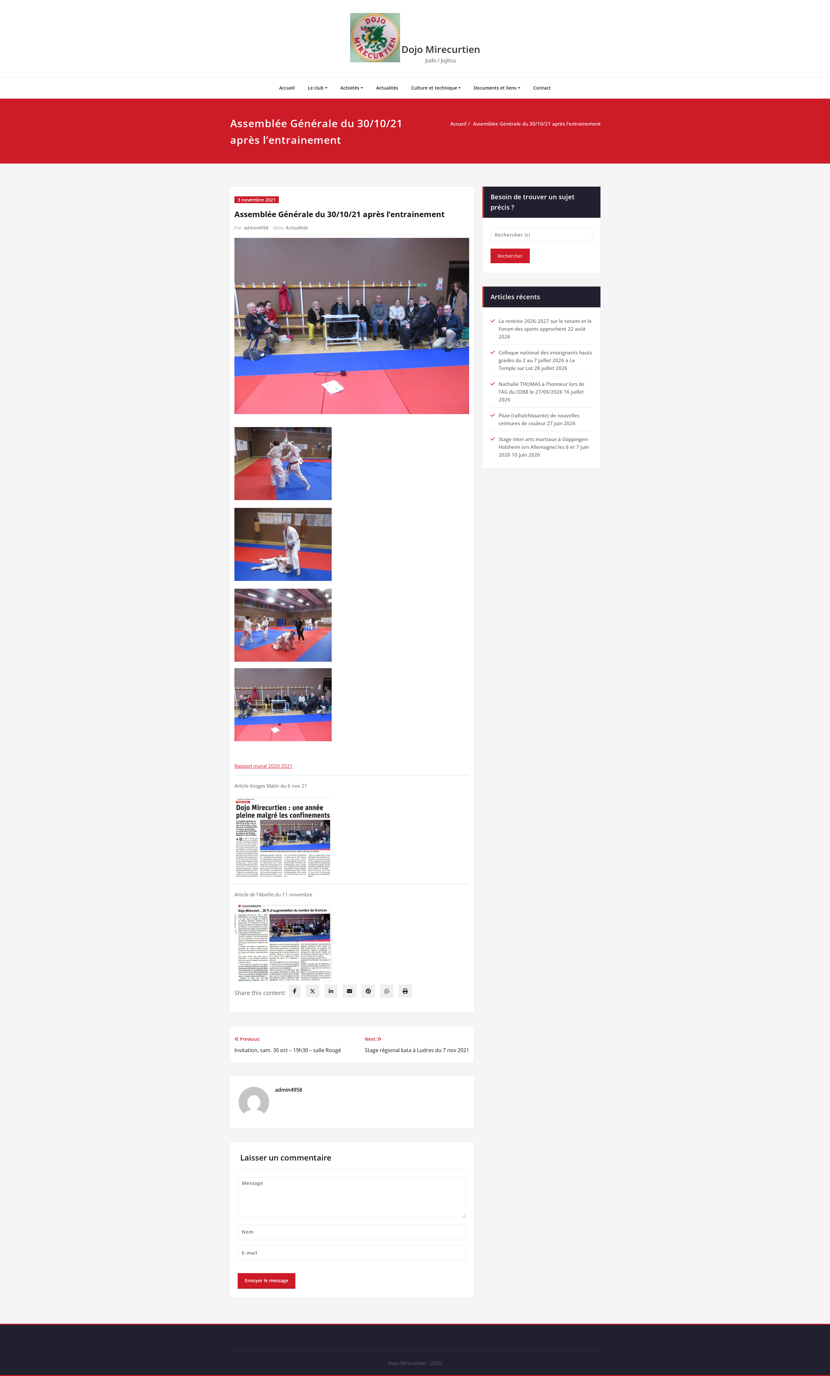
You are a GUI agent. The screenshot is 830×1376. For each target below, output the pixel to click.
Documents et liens (495, 88)
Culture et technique (434, 88)
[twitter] (312, 991)
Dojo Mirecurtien (440, 49)
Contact (542, 88)
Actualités (387, 88)
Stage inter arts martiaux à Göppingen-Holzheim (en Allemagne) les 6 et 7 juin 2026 (544, 447)
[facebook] (295, 991)
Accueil (287, 88)
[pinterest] (368, 991)
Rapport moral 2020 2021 (263, 766)
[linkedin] (331, 991)
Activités (349, 88)
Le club (316, 88)
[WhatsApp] (386, 991)
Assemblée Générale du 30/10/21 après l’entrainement (537, 123)
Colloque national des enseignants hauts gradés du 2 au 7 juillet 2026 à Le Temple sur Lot (545, 360)
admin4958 (256, 228)
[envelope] (349, 991)
